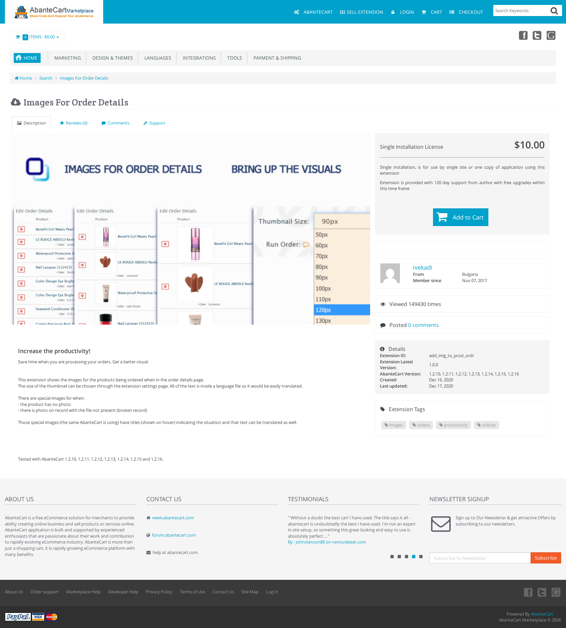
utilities (488, 425)
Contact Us (223, 592)
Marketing (66, 58)
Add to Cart (468, 217)
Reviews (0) (75, 123)
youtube (552, 35)
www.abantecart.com (173, 518)
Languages (156, 58)
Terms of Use (192, 592)
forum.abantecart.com (174, 535)
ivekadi (422, 267)
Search (45, 78)
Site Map (249, 592)
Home (30, 58)
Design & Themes (111, 58)
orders (423, 425)
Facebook (523, 35)
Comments (117, 123)
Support (156, 123)
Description (34, 123)
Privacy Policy (159, 592)
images (395, 425)
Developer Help (123, 592)
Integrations (198, 58)
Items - (40, 37)
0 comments (423, 325)
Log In (272, 592)
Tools (233, 58)
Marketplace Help (83, 592)
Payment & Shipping (276, 58)
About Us (14, 592)
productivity (455, 425)
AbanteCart (542, 614)
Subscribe (546, 558)
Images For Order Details (84, 78)
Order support (44, 592)
